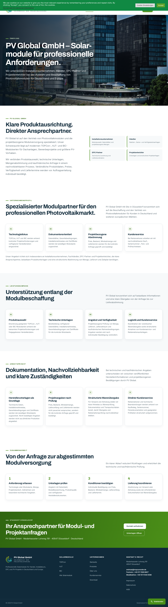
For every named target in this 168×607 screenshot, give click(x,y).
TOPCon (62, 562)
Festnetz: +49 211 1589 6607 (137, 572)
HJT (60, 566)
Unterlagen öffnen (134, 533)
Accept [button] (160, 5)
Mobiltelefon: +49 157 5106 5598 (139, 575)
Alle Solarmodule (65, 575)
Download (93, 580)
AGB (128, 589)
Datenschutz (131, 585)
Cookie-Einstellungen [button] (145, 5)
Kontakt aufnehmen (135, 526)
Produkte (93, 566)
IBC (60, 571)
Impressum (130, 581)
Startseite (93, 562)
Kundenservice (95, 575)
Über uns (93, 571)
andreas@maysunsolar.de (136, 570)
